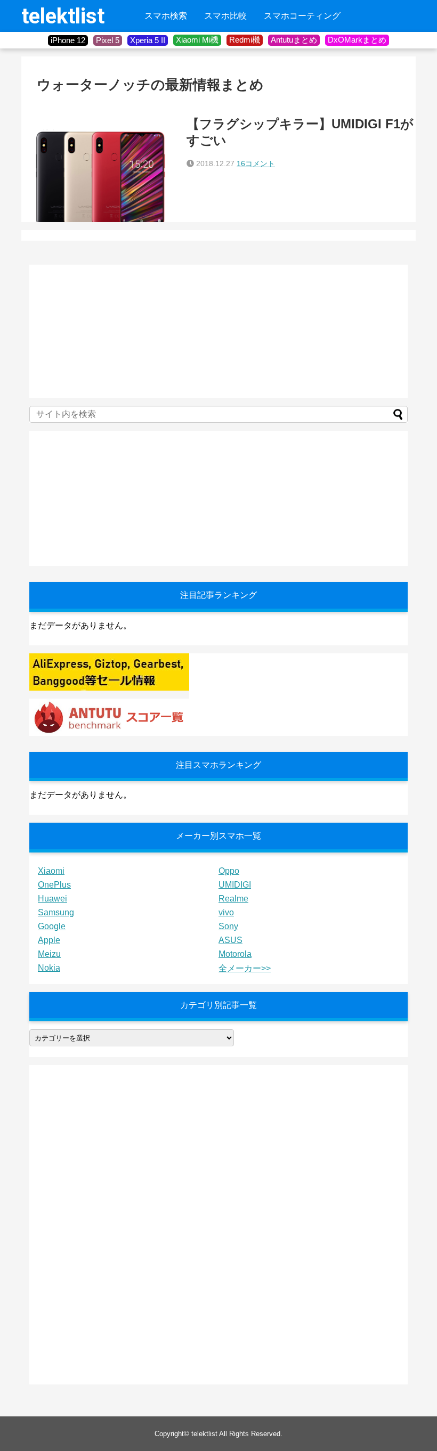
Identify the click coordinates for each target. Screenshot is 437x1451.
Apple (49, 940)
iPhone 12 (68, 40)
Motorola (235, 953)
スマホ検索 (165, 15)
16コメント (256, 163)
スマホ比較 (225, 15)
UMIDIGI (234, 884)
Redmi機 (244, 39)
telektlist (62, 16)
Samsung (56, 912)
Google (52, 926)
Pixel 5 (107, 40)
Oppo (228, 870)
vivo (226, 912)
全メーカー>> (244, 968)
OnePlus (54, 884)
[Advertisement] (109, 331)
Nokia (49, 967)
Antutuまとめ (294, 39)
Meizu (49, 953)
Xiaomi (51, 870)
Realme (233, 898)
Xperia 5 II (147, 40)
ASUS (230, 940)
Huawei (52, 898)
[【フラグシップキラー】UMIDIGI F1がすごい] (101, 169)
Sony (228, 926)
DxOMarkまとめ (357, 39)
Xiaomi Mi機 (197, 39)
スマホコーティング (302, 15)
